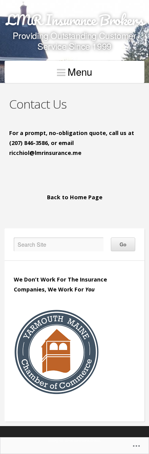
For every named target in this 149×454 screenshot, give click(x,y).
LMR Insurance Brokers (75, 19)
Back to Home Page (74, 197)
